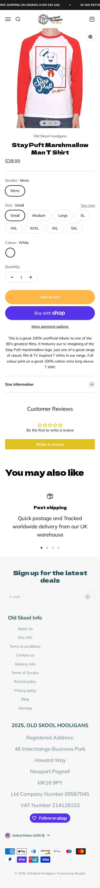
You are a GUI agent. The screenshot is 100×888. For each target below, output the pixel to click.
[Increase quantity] (30, 277)
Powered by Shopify (71, 873)
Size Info (25, 637)
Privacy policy (25, 690)
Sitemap (25, 708)
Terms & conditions (25, 646)
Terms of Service (25, 672)
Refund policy (25, 681)
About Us (25, 628)
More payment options (50, 326)
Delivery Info (25, 664)
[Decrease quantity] (11, 277)
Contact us (25, 655)
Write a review (50, 444)
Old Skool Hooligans (50, 136)
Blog (25, 699)
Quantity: (12, 266)
